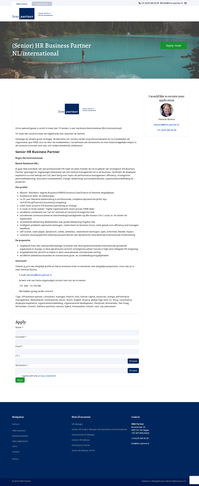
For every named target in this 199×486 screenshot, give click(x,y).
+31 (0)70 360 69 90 (150, 3)
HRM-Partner (22, 4)
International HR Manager (83, 434)
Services (15, 424)
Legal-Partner (42, 4)
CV (17, 355)
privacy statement (47, 375)
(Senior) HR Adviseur (81, 440)
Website (145, 481)
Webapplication (158, 481)
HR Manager (77, 424)
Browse (133, 361)
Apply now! (173, 45)
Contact (15, 451)
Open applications (20, 441)
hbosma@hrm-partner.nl (39, 274)
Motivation (21, 365)
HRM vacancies (19, 430)
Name (19, 327)
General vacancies (20, 436)
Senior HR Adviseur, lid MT (83, 450)
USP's (14, 446)
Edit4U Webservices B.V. (176, 481)
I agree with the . (38, 375)
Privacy (15, 459)
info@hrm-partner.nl (173, 3)
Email (19, 346)
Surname (20, 336)
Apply (20, 380)
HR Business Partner (81, 445)
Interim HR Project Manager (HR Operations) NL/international (99, 429)
